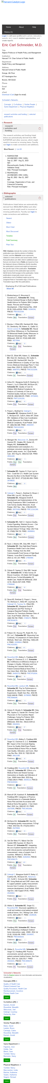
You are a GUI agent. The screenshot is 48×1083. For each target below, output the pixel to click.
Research (8, 122)
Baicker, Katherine (10, 1072)
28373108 (16, 509)
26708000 (27, 695)
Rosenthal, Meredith (11, 1007)
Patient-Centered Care (12, 986)
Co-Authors (18, 104)
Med (15, 317)
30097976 (16, 370)
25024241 (10, 961)
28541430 (10, 456)
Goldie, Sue (8, 1049)
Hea (15, 346)
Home (8, 27)
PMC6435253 (19, 937)
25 (24, 831)
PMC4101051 (12, 645)
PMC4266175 (12, 859)
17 (24, 512)
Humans (31, 317)
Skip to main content (10, 3)
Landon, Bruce (9, 1028)
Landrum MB (23, 686)
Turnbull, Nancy (9, 1054)
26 (24, 560)
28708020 (10, 481)
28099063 (31, 531)
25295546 (32, 915)
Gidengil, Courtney (10, 1012)
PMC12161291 (19, 398)
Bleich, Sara (8, 1051)
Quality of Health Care (12, 984)
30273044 (16, 340)
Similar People (29, 104)
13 (24, 430)
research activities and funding (15, 114)
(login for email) (20, 95)
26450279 (16, 673)
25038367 (30, 934)
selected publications (10, 197)
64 (24, 587)
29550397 (30, 425)
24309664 (18, 642)
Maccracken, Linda (11, 1070)
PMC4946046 (12, 698)
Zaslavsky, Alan (9, 1014)
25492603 (26, 857)
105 (24, 862)
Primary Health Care (11, 993)
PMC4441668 (27, 809)
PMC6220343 (12, 782)
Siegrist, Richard (10, 1077)
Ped (15, 404)
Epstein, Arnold (9, 1005)
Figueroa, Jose (9, 1047)
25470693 (16, 828)
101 (24, 647)
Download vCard (8, 95)
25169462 (10, 893)
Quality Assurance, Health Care (15, 989)
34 (24, 676)
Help (34, 27)
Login (4, 36)
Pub (19, 346)
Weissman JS (23, 440)
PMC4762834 (32, 673)
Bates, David (8, 1026)
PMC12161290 (32, 509)
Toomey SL (21, 604)
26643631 (16, 724)
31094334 (31, 309)
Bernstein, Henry (10, 1056)
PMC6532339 (19, 312)
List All (19, 149)
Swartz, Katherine (10, 1075)
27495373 (27, 618)
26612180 (16, 756)
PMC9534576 (12, 620)
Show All (10, 289)
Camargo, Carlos (10, 1031)
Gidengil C (27, 411)
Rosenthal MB (12, 657)
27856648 (10, 584)
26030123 (27, 780)
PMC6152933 (19, 427)
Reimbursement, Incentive (13, 991)
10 (24, 343)
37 (24, 314)
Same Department (11, 107)
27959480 (29, 558)
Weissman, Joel (9, 1010)
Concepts (7, 104)
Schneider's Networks (10, 100)
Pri (14, 967)
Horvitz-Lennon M (13, 329)
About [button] (21, 27)
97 (24, 727)
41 (24, 785)
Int (14, 375)
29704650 (34, 396)
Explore (7, 997)
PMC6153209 (32, 370)
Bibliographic (10, 193)
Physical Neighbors (27, 107)
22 (24, 401)
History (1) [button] (8, 32)
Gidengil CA (11, 604)
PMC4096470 (27, 961)
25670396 (10, 809)
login (9, 145)
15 (24, 483)
